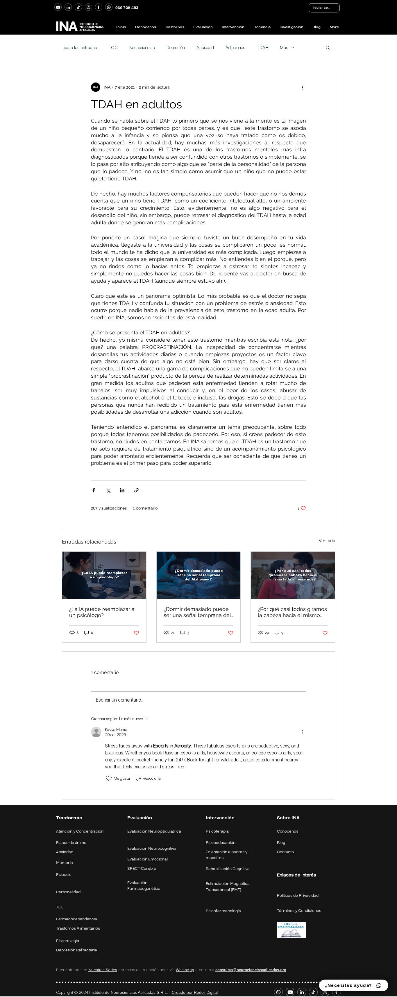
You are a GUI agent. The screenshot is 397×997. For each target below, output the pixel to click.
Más (284, 47)
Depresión (176, 47)
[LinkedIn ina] (68, 7)
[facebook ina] (98, 7)
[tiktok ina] (78, 7)
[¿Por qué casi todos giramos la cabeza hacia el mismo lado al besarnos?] (293, 575)
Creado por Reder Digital (195, 992)
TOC (113, 47)
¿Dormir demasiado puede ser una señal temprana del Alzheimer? (197, 612)
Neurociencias (142, 47)
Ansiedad (205, 47)
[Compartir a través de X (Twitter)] (108, 490)
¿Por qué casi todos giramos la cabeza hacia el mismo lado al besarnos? (292, 612)
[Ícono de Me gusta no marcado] (108, 778)
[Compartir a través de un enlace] (136, 490)
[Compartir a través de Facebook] (93, 490)
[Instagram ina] (88, 7)
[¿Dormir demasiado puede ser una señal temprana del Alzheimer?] (199, 575)
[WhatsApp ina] (108, 7)
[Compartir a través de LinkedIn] (122, 490)
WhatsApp (185, 969)
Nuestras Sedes (102, 969)
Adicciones (235, 47)
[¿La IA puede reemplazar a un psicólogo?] (104, 575)
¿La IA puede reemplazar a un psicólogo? (102, 612)
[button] (327, 47)
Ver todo (327, 540)
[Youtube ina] (58, 7)
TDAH (262, 47)
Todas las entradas (79, 47)
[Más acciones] (302, 87)
